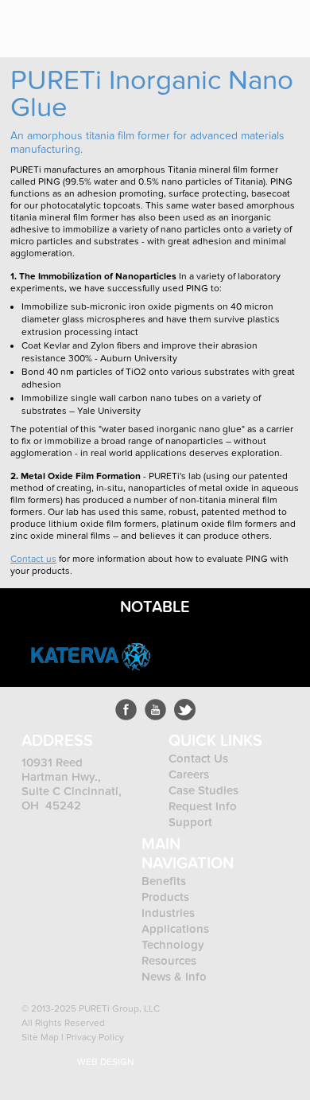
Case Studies (203, 790)
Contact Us (198, 758)
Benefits (163, 881)
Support (190, 822)
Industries (168, 913)
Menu (286, 21)
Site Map (40, 1037)
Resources (168, 961)
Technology (172, 945)
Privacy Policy (95, 1037)
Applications (175, 929)
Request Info (203, 806)
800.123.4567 (238, 21)
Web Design (105, 1061)
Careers (189, 774)
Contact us (33, 558)
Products (166, 897)
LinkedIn (185, 709)
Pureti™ (61, 22)
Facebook (126, 709)
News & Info (174, 976)
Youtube (155, 709)
